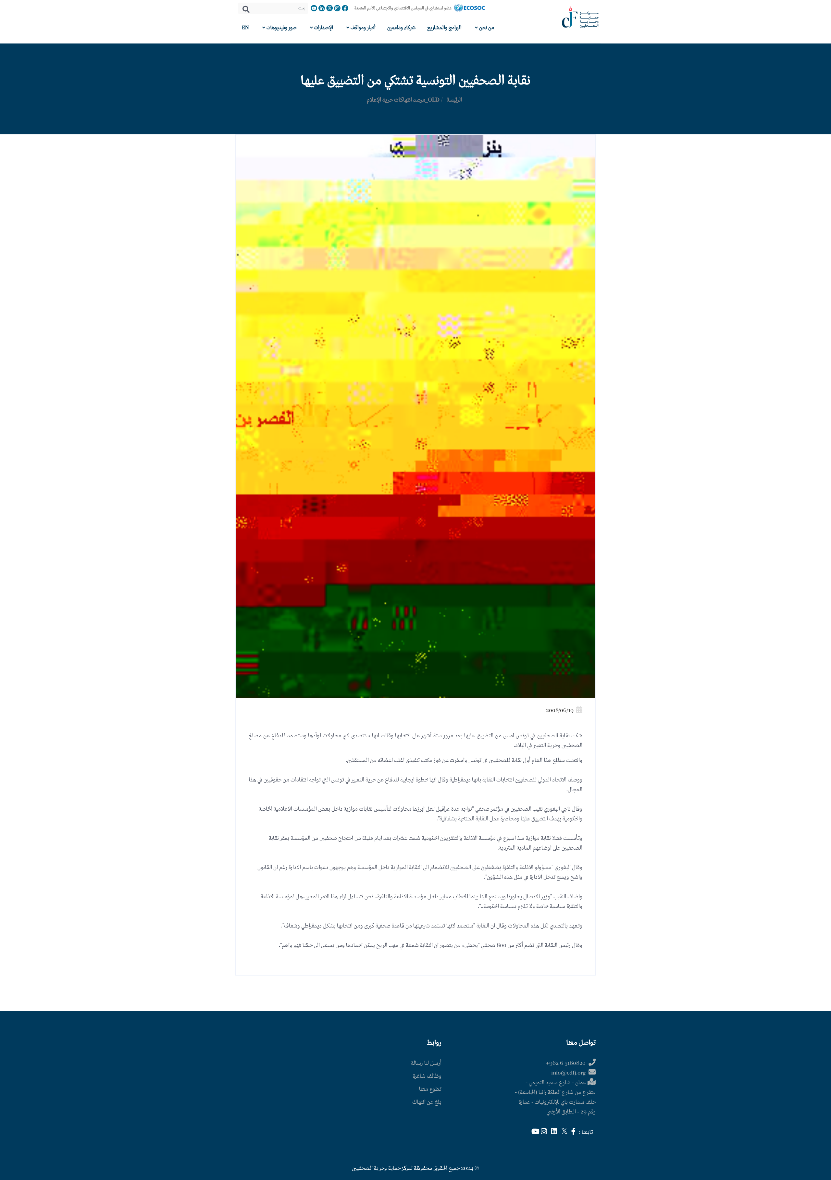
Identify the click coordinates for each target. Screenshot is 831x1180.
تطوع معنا (430, 1089)
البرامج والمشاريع (444, 28)
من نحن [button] (486, 28)
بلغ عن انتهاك (426, 1102)
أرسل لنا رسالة (426, 1063)
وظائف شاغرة (427, 1076)
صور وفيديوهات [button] (281, 28)
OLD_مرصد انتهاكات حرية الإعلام (403, 100)
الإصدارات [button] (323, 28)
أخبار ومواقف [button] (362, 28)
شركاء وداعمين (401, 28)
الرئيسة (454, 100)
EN (245, 28)
